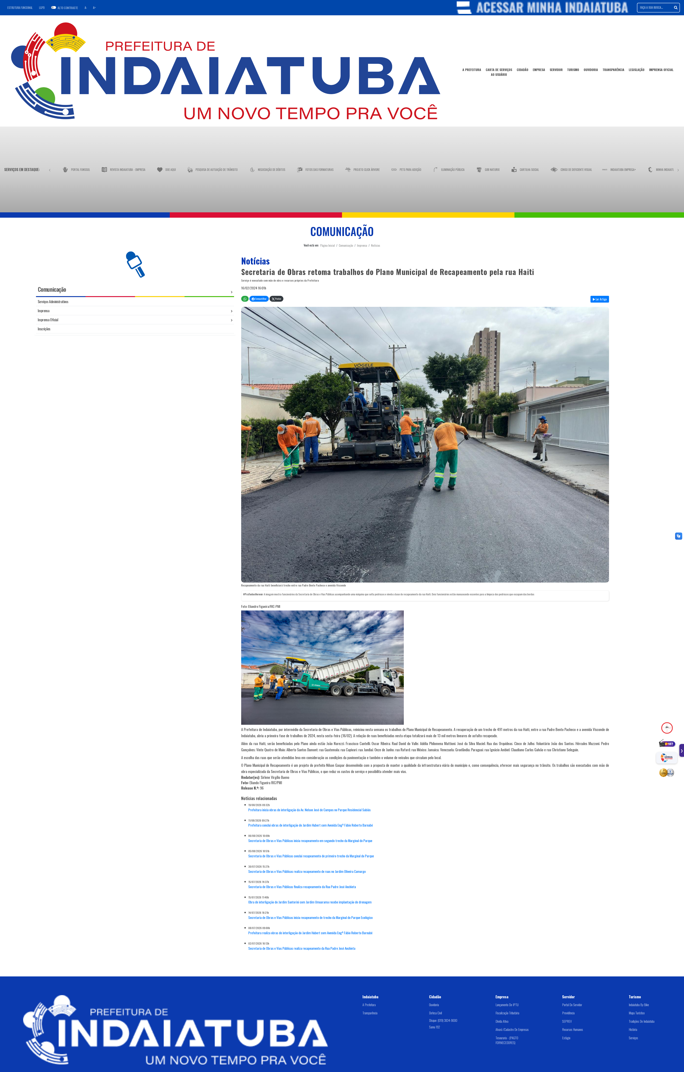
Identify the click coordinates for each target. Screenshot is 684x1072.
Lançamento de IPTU (507, 1004)
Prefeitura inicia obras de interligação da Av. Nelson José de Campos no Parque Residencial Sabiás (309, 809)
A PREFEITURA (471, 69)
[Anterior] (49, 169)
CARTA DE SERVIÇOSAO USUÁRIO (499, 72)
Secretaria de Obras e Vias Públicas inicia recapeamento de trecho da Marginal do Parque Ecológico (310, 917)
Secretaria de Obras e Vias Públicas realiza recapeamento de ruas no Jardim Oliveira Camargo (307, 871)
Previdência (568, 1013)
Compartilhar (260, 298)
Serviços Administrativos (53, 301)
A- (86, 8)
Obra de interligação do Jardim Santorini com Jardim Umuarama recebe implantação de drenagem (310, 902)
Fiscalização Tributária (507, 1013)
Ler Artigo (601, 299)
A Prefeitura (369, 1004)
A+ (94, 8)
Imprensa (362, 245)
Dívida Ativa (502, 1021)
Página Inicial (327, 245)
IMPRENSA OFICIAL (661, 69)
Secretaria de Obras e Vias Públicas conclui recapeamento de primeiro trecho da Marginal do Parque (311, 855)
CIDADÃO (522, 69)
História (633, 1029)
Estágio (566, 1038)
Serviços (633, 1038)
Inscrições (44, 328)
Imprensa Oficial (48, 319)
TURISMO (573, 69)
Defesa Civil (435, 1013)
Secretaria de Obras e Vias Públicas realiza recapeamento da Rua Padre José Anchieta (301, 948)
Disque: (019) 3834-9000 (443, 1020)
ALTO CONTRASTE (68, 7)
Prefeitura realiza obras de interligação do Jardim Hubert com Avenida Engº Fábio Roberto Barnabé (310, 932)
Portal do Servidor (572, 1004)
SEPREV (567, 1021)
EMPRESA (539, 69)
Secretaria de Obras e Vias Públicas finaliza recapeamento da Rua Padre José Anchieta (302, 886)
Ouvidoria (434, 1004)
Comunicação (346, 245)
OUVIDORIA (591, 69)
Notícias (375, 245)
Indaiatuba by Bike (639, 1004)
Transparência (369, 1013)
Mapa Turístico (637, 1013)
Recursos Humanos (572, 1029)
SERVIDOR (556, 69)
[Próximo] (678, 169)
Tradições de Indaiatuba (641, 1021)
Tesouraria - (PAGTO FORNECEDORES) (507, 1040)
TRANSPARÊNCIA (613, 69)
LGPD (42, 8)
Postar (278, 298)
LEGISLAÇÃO (636, 69)
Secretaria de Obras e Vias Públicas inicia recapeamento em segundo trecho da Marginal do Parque (310, 840)
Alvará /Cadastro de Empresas (512, 1029)
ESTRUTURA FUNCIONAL (20, 8)
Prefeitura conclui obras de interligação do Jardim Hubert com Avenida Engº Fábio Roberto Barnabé (310, 825)
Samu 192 (434, 1027)
